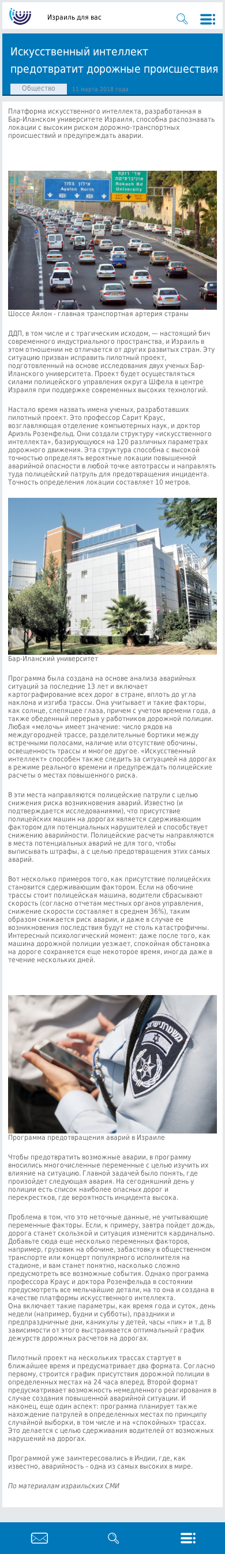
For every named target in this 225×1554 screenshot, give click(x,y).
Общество (38, 88)
